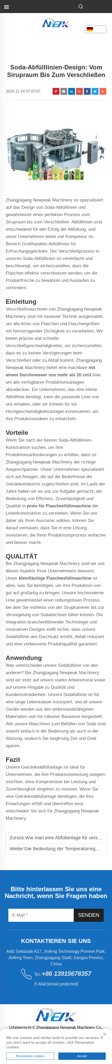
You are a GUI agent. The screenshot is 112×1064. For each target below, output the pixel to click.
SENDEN (88, 915)
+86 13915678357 (66, 973)
